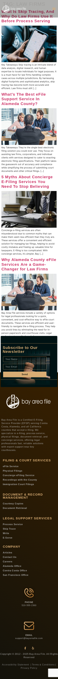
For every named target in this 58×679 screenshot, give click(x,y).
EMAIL (29, 635)
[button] (54, 8)
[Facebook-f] (25, 648)
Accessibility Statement (16, 664)
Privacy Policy (29, 668)
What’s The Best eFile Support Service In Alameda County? (23, 99)
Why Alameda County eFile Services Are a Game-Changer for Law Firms (28, 264)
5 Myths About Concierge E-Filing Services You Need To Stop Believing (27, 181)
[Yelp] (33, 648)
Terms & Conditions (43, 664)
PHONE (29, 602)
